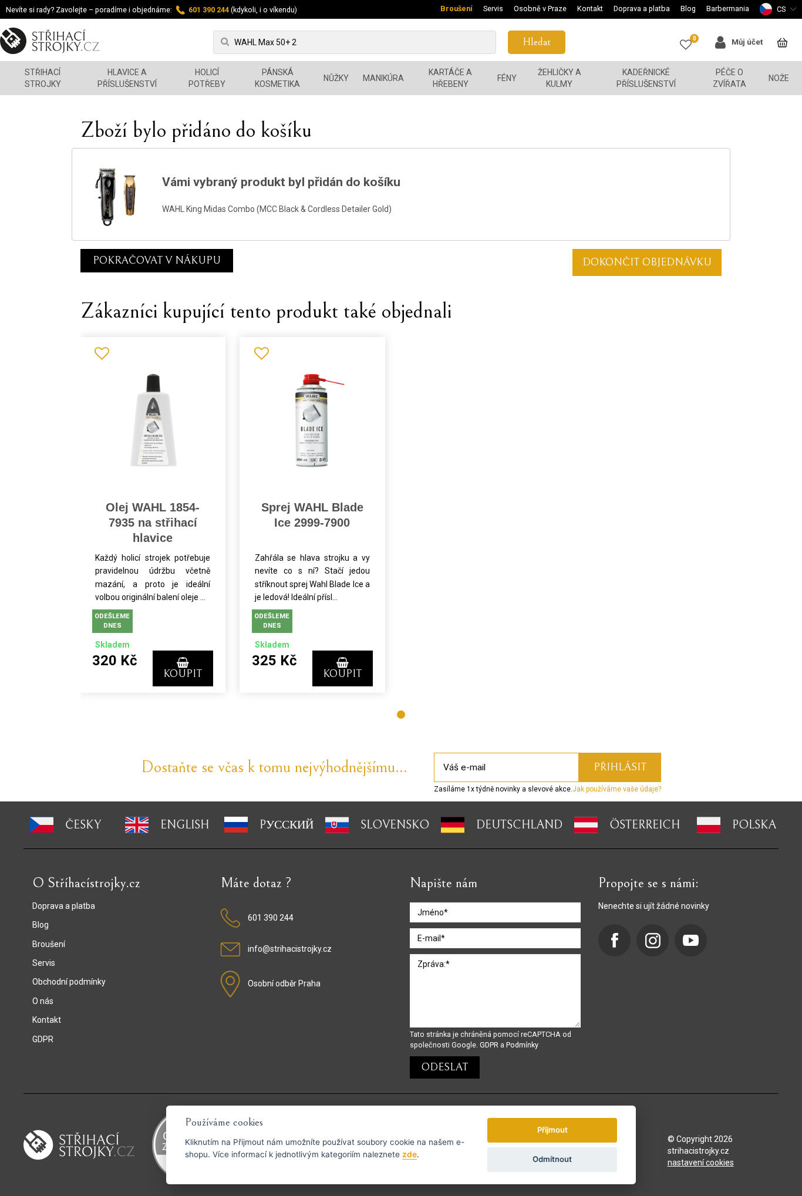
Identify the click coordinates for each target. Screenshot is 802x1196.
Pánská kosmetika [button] (277, 78)
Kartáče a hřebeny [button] (450, 78)
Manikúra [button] (383, 78)
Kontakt (590, 8)
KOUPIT (182, 674)
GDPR (42, 1039)
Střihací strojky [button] (43, 78)
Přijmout (552, 1129)
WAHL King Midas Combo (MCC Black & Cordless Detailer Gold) (277, 209)
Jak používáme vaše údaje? (616, 789)
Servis (493, 8)
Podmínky (522, 1044)
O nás (42, 1001)
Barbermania (727, 8)
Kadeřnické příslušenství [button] (646, 78)
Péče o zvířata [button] (729, 78)
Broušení (456, 8)
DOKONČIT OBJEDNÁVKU (647, 262)
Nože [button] (779, 78)
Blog (688, 8)
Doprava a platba (642, 8)
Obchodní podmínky (69, 981)
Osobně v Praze (540, 8)
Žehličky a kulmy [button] (559, 78)
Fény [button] (507, 78)
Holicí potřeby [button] (206, 78)
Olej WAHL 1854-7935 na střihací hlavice (153, 522)
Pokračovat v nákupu (157, 260)
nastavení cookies (701, 1162)
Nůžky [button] (336, 78)
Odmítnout (552, 1159)
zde (409, 1154)
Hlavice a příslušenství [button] (127, 78)
